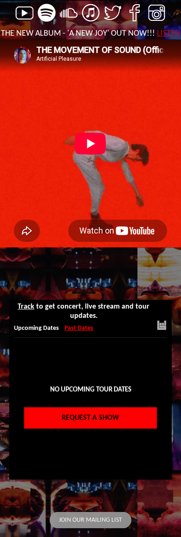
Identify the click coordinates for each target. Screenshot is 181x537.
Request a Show (90, 418)
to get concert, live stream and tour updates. (83, 311)
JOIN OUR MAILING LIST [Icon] (90, 520)
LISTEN (169, 33)
